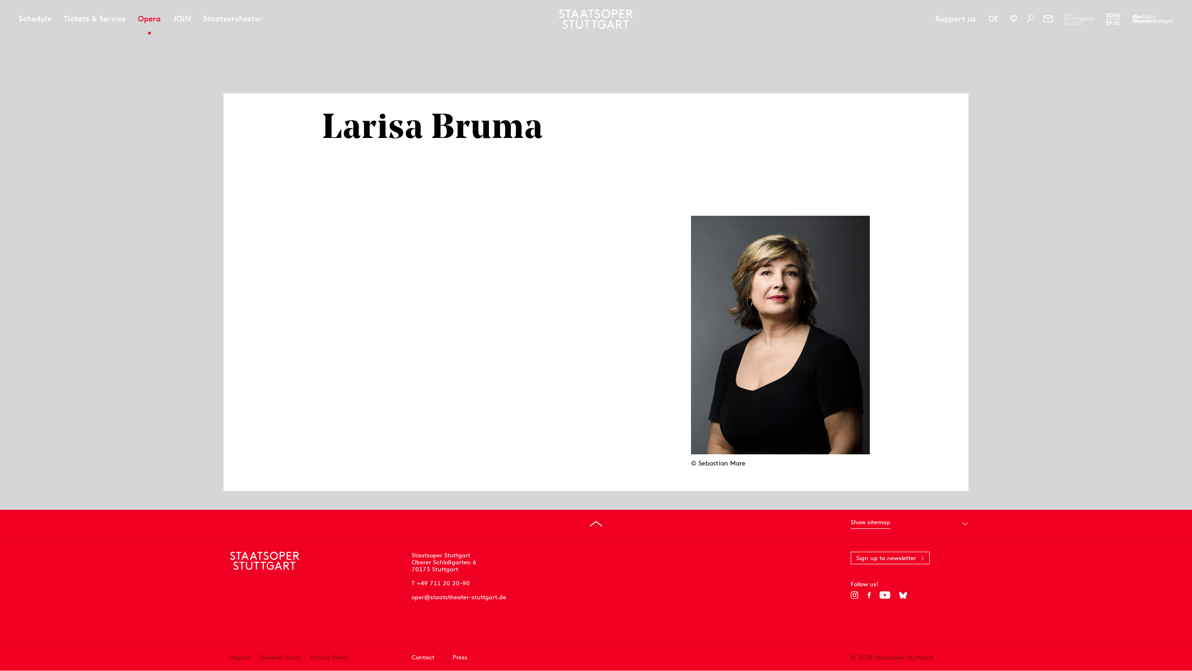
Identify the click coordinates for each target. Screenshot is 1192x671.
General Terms (280, 657)
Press (460, 657)
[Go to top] (596, 523)
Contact (423, 657)
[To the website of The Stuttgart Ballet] (1079, 19)
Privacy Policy (329, 657)
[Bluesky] (903, 595)
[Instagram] (855, 595)
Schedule (35, 19)
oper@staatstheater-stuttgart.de (459, 597)
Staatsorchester (232, 19)
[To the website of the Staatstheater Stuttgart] (1152, 19)
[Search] (1030, 18)
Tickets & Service (95, 19)
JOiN (182, 19)
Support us (955, 19)
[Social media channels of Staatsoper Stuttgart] (1013, 18)
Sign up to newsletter (886, 558)
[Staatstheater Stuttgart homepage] (596, 19)
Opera (149, 19)
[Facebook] (869, 595)
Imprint (240, 657)
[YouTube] (885, 595)
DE (993, 19)
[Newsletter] (1048, 18)
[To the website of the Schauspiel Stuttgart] (1113, 19)
